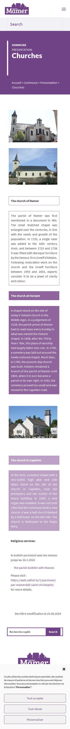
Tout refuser (35, 709)
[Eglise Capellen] (33, 422)
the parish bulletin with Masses (34, 568)
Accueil (16, 83)
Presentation (22, 50)
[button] (64, 669)
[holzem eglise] (33, 166)
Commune (19, 45)
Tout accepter (35, 698)
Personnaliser (35, 719)
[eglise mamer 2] (33, 126)
